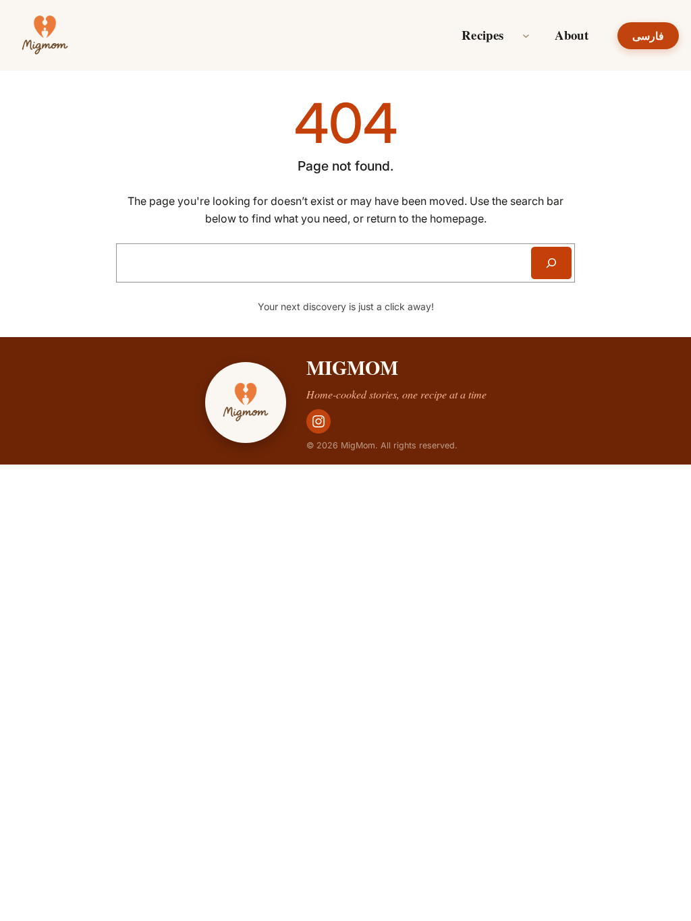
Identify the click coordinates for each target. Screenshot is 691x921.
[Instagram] (318, 421)
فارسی (648, 35)
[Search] (551, 263)
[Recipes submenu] (526, 35)
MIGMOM (352, 367)
